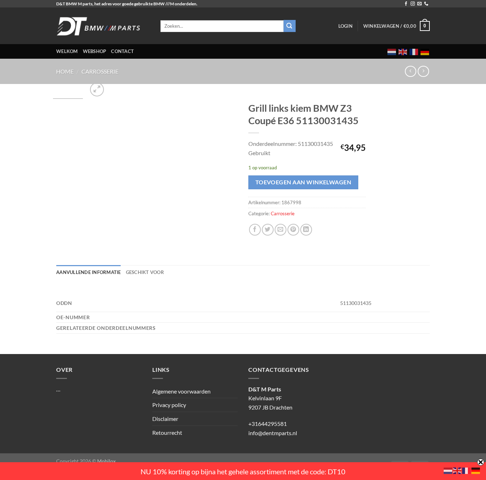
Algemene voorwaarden (181, 391)
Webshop (94, 51)
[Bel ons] (426, 3)
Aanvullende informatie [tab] (88, 272)
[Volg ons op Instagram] (413, 3)
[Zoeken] (290, 26)
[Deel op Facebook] (255, 230)
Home (65, 71)
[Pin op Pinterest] (293, 230)
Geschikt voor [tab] (145, 272)
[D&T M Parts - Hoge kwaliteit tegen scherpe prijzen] (103, 25)
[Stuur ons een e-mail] (419, 3)
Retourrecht (167, 432)
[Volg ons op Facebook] (406, 3)
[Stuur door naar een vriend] (280, 230)
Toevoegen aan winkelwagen (303, 182)
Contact (122, 51)
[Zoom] (97, 89)
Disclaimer (165, 418)
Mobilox (106, 461)
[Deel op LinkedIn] (306, 230)
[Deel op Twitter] (268, 230)
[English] (403, 51)
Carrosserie (99, 71)
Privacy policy (169, 404)
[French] (414, 51)
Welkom (67, 51)
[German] (425, 51)
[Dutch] (392, 51)
